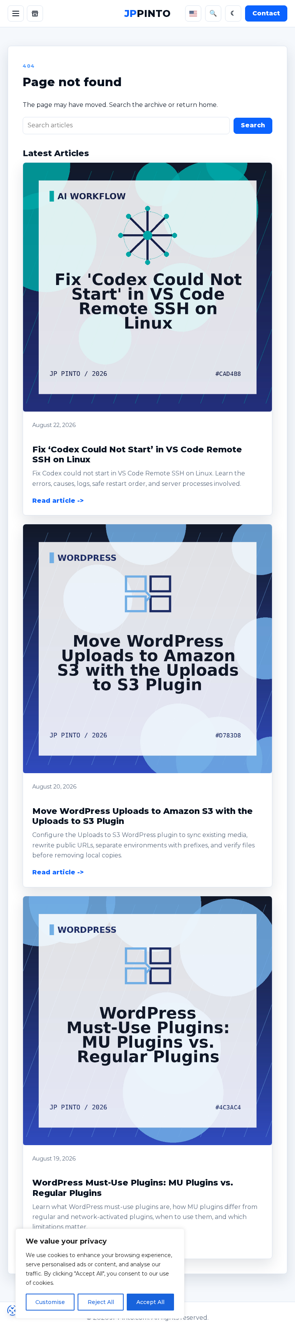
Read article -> (58, 500)
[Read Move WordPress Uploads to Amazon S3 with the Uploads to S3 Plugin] (147, 648)
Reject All (101, 1302)
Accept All (150, 1302)
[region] (99, 1274)
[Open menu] (16, 13)
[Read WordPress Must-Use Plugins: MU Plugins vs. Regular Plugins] (147, 1020)
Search (253, 125)
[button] (147, 287)
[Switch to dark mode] (233, 13)
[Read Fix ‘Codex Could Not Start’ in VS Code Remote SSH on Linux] (147, 287)
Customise (50, 1302)
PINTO (147, 13)
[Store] (35, 13)
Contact (266, 13)
